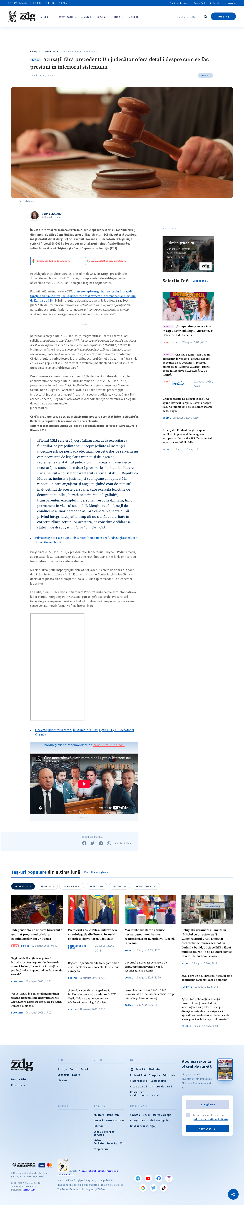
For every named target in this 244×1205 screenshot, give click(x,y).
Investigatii (65, 17)
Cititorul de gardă (161, 1086)
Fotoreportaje (115, 1120)
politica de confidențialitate (210, 1119)
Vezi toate (199, 280)
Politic (167, 449)
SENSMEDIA (29, 1189)
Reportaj (112, 1143)
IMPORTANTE (51, 51)
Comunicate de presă (77, 947)
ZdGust (133, 17)
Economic (17, 981)
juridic (134, 1095)
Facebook (158, 1178)
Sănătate (154, 1069)
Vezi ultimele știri (95, 872)
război (97, 886)
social (155, 1095)
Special (101, 17)
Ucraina (72, 886)
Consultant (137, 1092)
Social (167, 418)
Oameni (98, 1120)
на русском (230, 3)
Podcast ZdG (138, 1075)
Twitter (153, 1188)
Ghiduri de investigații (143, 1126)
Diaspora (154, 1075)
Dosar (146, 1115)
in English (214, 3)
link (171, 266)
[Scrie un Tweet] (92, 843)
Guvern (23, 886)
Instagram (169, 1178)
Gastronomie (158, 1080)
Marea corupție (162, 1115)
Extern (76, 1074)
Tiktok (164, 1188)
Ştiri (46, 17)
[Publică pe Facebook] (84, 843)
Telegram (138, 1178)
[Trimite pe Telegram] (101, 843)
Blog (117, 17)
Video (87, 17)
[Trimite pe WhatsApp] (109, 843)
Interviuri (99, 1126)
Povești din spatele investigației (149, 1120)
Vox (122, 1143)
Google (143, 1188)
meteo (119, 886)
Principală (35, 51)
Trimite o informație (179, 3)
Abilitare (99, 1115)
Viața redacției (139, 1080)
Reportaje (113, 1115)
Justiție (186, 987)
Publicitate (18, 1085)
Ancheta (135, 1115)
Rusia (47, 886)
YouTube (148, 1178)
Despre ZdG (199, 3)
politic (145, 1095)
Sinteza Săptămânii (179, 383)
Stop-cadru (101, 1149)
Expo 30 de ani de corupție (104, 1133)
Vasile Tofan (146, 886)
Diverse (62, 1080)
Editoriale (169, 1075)
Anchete (99, 1143)
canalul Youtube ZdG (109, 745)
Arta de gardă (138, 1086)
